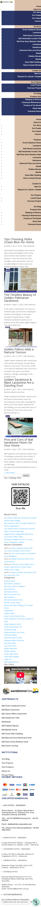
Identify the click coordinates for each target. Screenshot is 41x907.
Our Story (37, 12)
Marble (38, 59)
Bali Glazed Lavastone (32, 35)
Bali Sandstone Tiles (10, 717)
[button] (36, 902)
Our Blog (37, 93)
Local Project (36, 85)
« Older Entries (9, 472)
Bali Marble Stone (9, 729)
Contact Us (36, 71)
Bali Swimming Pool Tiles (13, 600)
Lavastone (37, 32)
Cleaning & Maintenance (31, 102)
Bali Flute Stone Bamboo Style (29, 41)
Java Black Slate (10, 643)
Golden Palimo (9, 613)
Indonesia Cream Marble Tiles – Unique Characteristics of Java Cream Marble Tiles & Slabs (19, 567)
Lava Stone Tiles (10, 646)
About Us (37, 9)
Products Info (35, 96)
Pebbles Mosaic (34, 56)
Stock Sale (37, 108)
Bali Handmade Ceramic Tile (30, 38)
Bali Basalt (6, 721)
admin (8, 246)
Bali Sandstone (29, 246)
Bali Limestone (9, 589)
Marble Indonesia (10, 648)
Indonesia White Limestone (14, 640)
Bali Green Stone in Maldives (14, 586)
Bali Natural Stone (11, 592)
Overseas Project (34, 88)
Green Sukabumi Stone (32, 30)
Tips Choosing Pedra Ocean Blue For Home (19, 240)
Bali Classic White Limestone (14, 713)
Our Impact (36, 18)
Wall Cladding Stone (11, 662)
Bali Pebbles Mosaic (10, 725)
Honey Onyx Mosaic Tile (13, 627)
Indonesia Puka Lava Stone (30, 50)
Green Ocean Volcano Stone (14, 616)
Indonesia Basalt (10, 630)
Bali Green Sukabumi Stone (14, 705)
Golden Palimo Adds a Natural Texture (19, 350)
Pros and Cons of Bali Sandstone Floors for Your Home (18, 442)
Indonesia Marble (10, 635)
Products (37, 27)
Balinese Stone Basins (12, 602)
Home (38, 6)
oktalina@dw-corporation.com (20, 824)
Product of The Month (32, 105)
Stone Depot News (11, 654)
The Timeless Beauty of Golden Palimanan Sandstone (20, 298)
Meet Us (38, 73)
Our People (36, 15)
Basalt (38, 53)
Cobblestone (8, 611)
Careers (38, 21)
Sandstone (36, 47)
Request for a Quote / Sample (29, 76)
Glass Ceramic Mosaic (32, 65)
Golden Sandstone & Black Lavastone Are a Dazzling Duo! (19, 382)
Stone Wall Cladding (33, 62)
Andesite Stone (9, 581)
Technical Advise (34, 111)
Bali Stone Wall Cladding (12, 733)
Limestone (37, 44)
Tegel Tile (7, 659)
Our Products (8, 767)
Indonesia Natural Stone (13, 638)
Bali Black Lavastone (10, 709)
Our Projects (36, 82)
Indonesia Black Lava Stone (14, 392)
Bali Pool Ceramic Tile (12, 594)
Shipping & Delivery (33, 99)
